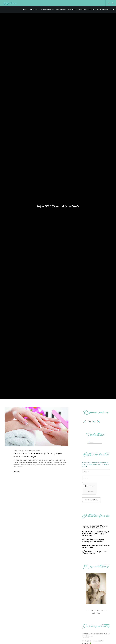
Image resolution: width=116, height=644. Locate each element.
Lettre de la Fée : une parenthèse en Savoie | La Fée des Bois (96, 635)
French (91, 442)
